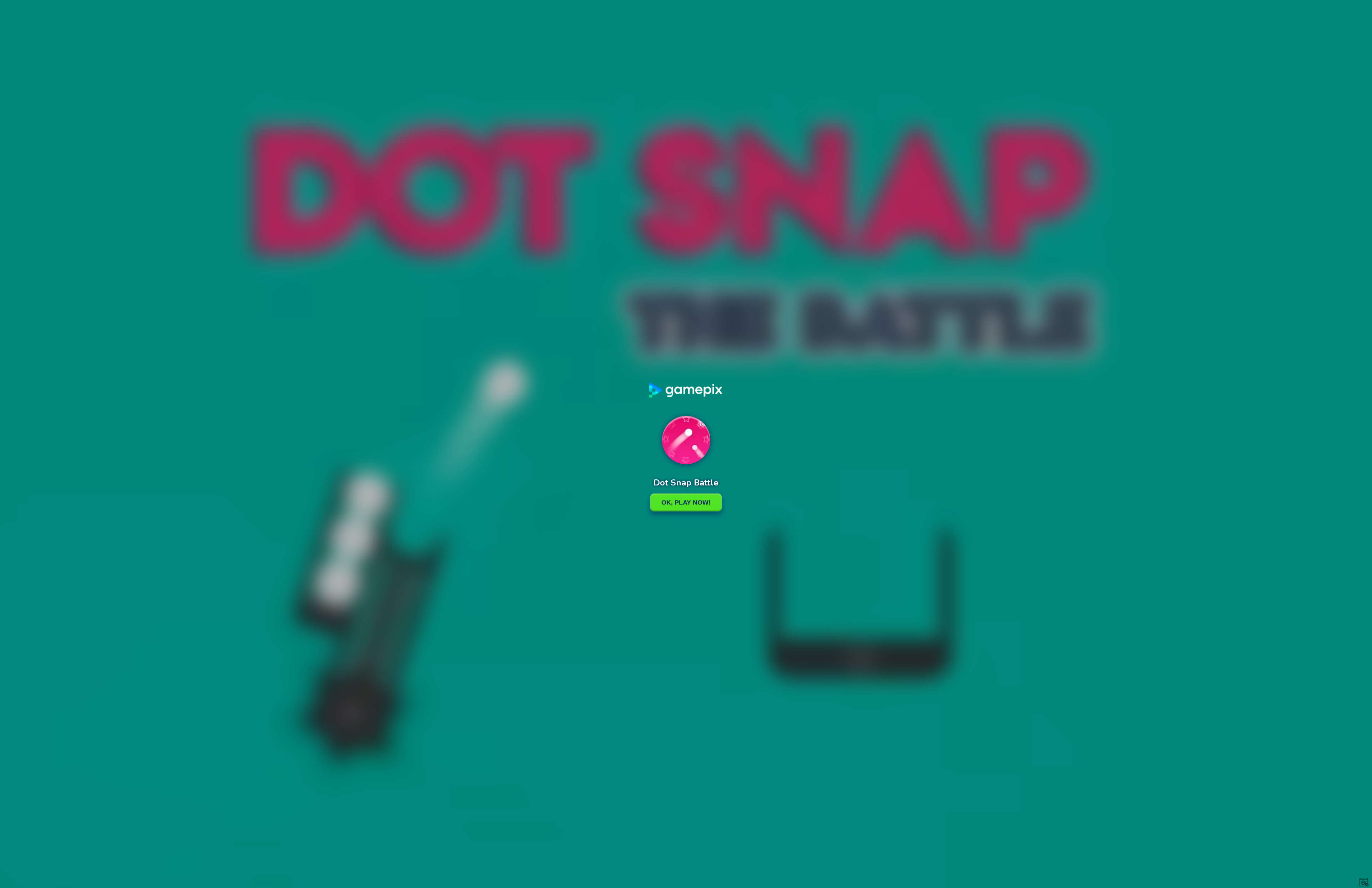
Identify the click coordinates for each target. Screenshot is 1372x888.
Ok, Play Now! (686, 502)
